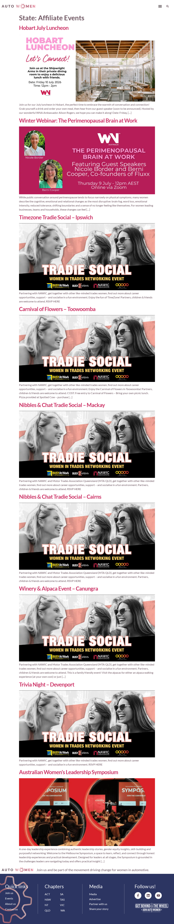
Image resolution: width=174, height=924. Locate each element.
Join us (9, 893)
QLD (47, 910)
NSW (48, 899)
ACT (47, 894)
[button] (160, 6)
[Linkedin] (148, 895)
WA (62, 910)
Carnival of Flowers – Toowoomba (57, 309)
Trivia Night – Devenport (46, 684)
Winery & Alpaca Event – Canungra (58, 588)
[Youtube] (158, 895)
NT (46, 905)
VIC (62, 905)
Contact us (11, 909)
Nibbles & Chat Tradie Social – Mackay (62, 405)
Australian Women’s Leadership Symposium (68, 772)
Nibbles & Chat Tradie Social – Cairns (60, 496)
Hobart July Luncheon (43, 27)
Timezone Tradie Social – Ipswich (56, 217)
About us (10, 903)
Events (9, 898)
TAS (62, 899)
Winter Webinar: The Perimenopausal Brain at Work (78, 120)
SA (61, 894)
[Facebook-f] (138, 895)
